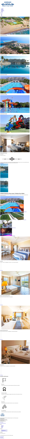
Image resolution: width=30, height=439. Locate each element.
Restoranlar (2, 426)
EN (1, 14)
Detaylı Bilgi (1, 270)
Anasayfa (2, 8)
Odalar (2, 9)
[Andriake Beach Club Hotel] (7, 7)
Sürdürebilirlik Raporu (3, 430)
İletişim (2, 427)
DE (1, 15)
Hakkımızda (2, 425)
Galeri (2, 11)
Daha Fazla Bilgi (1, 163)
